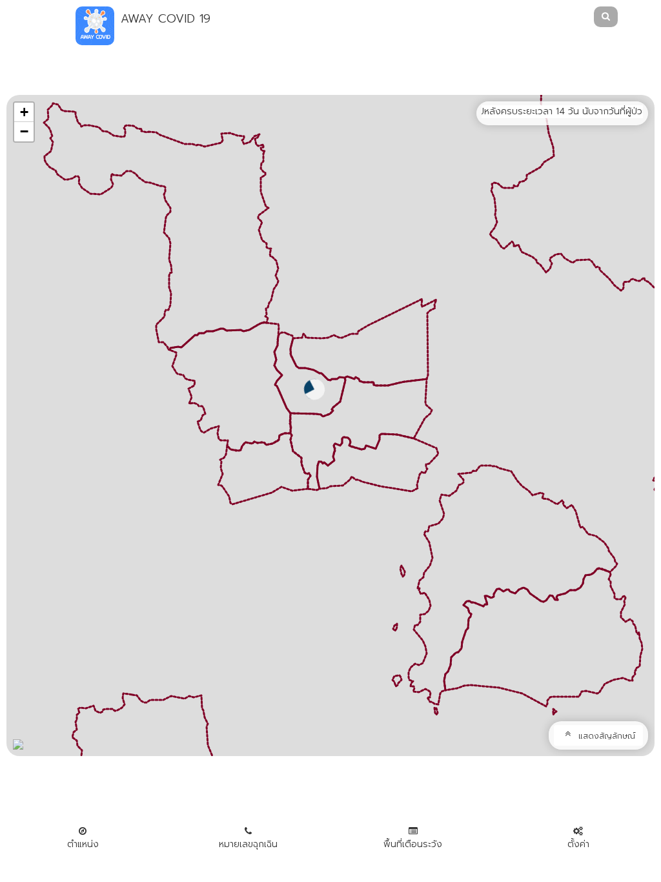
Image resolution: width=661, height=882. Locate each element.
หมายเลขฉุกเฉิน (248, 844)
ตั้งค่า (578, 844)
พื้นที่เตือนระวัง (412, 844)
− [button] (24, 131)
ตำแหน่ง (83, 844)
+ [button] (24, 112)
